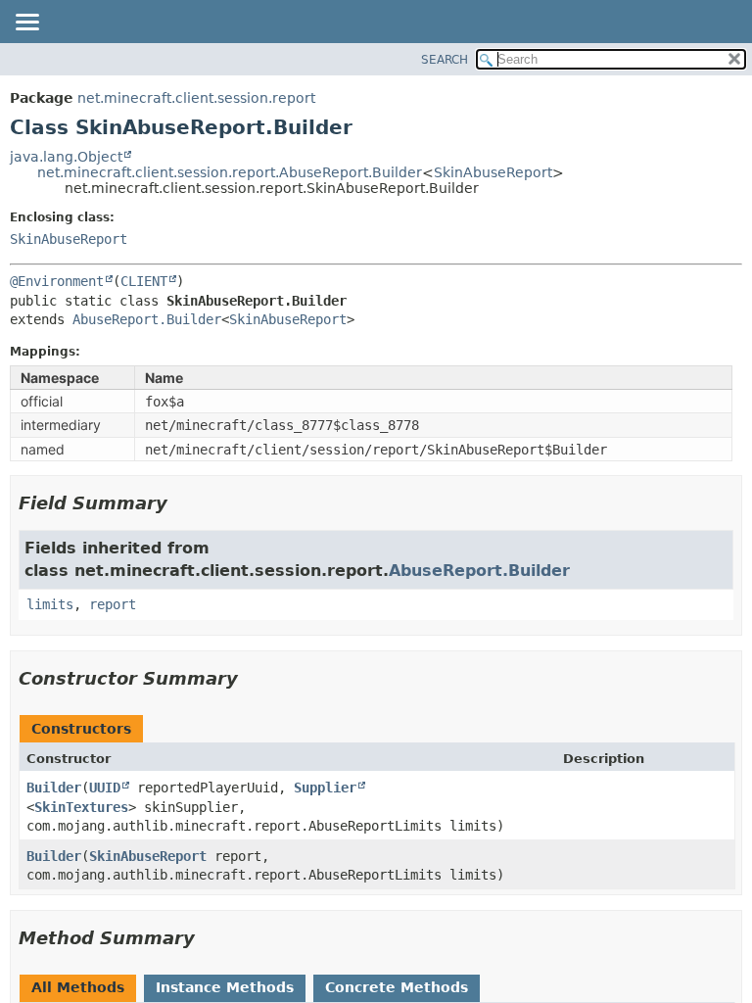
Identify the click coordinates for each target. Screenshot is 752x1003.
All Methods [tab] (77, 987)
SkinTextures (81, 807)
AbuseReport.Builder (146, 319)
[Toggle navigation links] (26, 23)
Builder (53, 787)
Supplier (325, 787)
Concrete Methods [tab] (396, 987)
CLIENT (143, 281)
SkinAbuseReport (493, 172)
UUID (104, 787)
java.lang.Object (66, 157)
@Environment (57, 281)
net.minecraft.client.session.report (196, 98)
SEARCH (444, 60)
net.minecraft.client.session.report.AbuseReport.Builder (229, 172)
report (112, 604)
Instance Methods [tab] (225, 987)
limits (49, 604)
